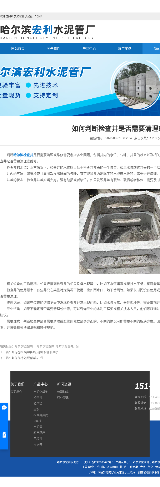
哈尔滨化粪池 (141, 462)
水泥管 (38, 426)
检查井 (38, 397)
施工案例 (124, 48)
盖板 (36, 409)
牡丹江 (124, 467)
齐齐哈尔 (112, 467)
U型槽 (37, 421)
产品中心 (89, 48)
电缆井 (38, 438)
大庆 (143, 467)
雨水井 (38, 444)
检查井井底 (41, 415)
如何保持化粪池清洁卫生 (28, 358)
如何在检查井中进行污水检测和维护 (35, 352)
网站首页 (18, 48)
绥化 (150, 467)
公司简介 (16, 391)
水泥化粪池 (41, 391)
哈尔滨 (101, 467)
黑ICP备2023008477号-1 (99, 462)
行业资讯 (63, 397)
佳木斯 (134, 467)
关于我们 (53, 48)
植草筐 (38, 403)
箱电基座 (39, 432)
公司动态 (63, 391)
